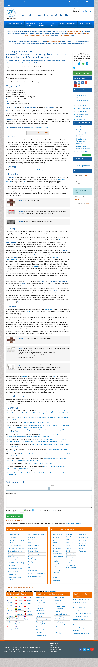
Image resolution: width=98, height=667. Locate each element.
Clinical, (26, 35)
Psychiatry (82, 534)
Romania (27, 619)
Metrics (81, 23)
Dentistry (55, 545)
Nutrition (68, 548)
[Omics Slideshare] (82, 2)
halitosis (24, 376)
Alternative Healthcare (43, 630)
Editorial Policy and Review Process (55, 651)
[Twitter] (84, 649)
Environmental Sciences (15, 568)
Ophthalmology (71, 554)
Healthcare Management (40, 609)
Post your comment (82, 73)
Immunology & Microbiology (33, 538)
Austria (28, 600)
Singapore (18, 614)
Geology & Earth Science (36, 534)
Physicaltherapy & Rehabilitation (71, 567)
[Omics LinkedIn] (74, 2)
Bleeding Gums (81, 105)
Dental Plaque (80, 119)
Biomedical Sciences (14, 545)
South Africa (18, 618)
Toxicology (82, 551)
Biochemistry (12, 537)
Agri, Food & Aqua (79, 607)
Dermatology (56, 548)
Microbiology (56, 580)
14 (20, 383)
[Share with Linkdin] (82, 82)
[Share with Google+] (86, 82)
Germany (9, 610)
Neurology (69, 542)
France (20, 606)
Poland (28, 597)
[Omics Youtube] (87, 2)
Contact (8, 5)
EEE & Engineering (79, 619)
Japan (11, 616)
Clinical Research (55, 541)
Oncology (69, 551)
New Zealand (18, 623)
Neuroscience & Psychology (33, 558)
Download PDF (42, 133)
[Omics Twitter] (69, 2)
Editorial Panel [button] (17, 23)
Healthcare (55, 567)
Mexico (28, 611)
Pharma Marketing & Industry (79, 603)
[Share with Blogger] (79, 85)
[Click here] (60, 2)
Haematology (56, 564)
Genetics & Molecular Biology (15, 578)
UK (10, 613)
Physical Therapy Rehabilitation (60, 607)
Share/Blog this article (83, 166)
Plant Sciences (33, 570)
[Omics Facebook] (65, 2)
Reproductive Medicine (83, 544)
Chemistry (11, 554)
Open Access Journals (73, 31)
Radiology (82, 540)
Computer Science (14, 560)
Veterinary (76, 622)
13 (54, 376)
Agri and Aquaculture (14, 534)
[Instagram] (92, 649)
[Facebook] (80, 649)
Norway (29, 614)
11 (29, 311)
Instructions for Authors (31, 24)
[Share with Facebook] (75, 82)
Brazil (11, 619)
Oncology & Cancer (61, 597)
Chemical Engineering (15, 551)
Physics (30, 568)
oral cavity (48, 309)
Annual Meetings (50, 591)
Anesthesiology (57, 534)
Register (37, 2)
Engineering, (45, 35)
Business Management (80, 628)
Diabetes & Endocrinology (57, 552)
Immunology (56, 570)
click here (52, 510)
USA (10, 597)
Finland (28, 603)
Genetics (55, 561)
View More (86, 155)
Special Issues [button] (70, 23)
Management (65, 35)
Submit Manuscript (42, 24)
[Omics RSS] (78, 2)
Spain (20, 597)
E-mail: (51, 485)
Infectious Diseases (55, 574)
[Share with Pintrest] (75, 85)
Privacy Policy (56, 647)
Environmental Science (80, 616)
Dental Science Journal (83, 127)
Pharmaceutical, (35, 35)
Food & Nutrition (13, 571)
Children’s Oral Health (83, 108)
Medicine (55, 577)
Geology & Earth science (81, 633)
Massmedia (77, 630)
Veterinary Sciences (34, 576)
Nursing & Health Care (35, 562)
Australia (9, 602)
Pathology (69, 560)
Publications (17, 2)
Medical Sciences (33, 551)
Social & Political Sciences (36, 573)
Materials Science (33, 545)
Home (8, 2)
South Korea (10, 623)
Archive (61, 23)
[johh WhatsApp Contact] (91, 2)
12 (19, 314)
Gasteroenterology (57, 557)
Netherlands (10, 629)
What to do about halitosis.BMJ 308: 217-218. (40, 463)
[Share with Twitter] (79, 82)
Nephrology (70, 539)
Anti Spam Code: (11, 511)
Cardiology (55, 537)
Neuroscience (40, 613)
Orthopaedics (70, 557)
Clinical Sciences (13, 557)
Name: (8, 485)
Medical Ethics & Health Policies (60, 618)
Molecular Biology (69, 535)
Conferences (28, 2)
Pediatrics (69, 563)
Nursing (68, 545)
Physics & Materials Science (82, 613)
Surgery (81, 548)
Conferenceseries (53, 41)
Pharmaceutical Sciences (36, 565)
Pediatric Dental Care (82, 151)
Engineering (12, 565)
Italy (10, 605)
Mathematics (32, 548)
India (19, 609)
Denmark (27, 608)
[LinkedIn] (88, 649)
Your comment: (11, 493)
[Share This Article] (79, 63)
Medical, (87, 33)
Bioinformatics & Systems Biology (16, 541)
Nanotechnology (33, 554)
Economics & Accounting (16, 563)
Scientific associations (74, 33)
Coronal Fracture (81, 111)
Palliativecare (59, 622)
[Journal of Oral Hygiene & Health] (11, 12)
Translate (88, 11)
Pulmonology (83, 537)
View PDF (31, 133)
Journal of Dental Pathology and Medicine (81, 141)
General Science (13, 574)
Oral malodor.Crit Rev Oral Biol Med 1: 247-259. (37, 422)
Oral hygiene (41, 170)
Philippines (18, 629)
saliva (36, 266)
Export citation (80, 163)
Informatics (32, 542)
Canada (20, 600)
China (20, 603)
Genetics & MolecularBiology (41, 623)
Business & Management (16, 548)
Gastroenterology (41, 619)
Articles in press (53, 24)
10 (56, 244)
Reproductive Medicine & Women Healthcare (62, 626)
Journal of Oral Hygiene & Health (39, 127)
